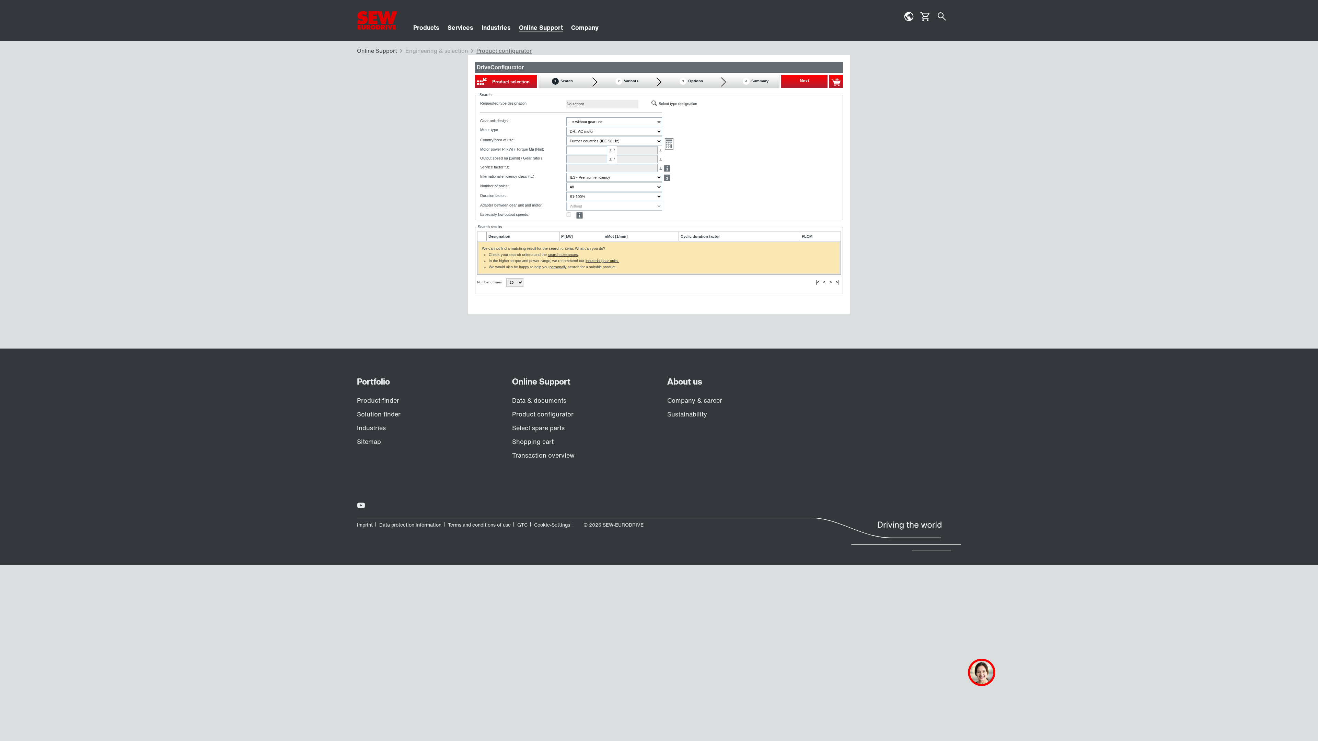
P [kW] (567, 236)
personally (558, 267)
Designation (499, 236)
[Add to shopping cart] (836, 81)
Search (563, 81)
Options (692, 81)
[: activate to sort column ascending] (482, 236)
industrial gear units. (602, 261)
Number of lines (490, 282)
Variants (628, 81)
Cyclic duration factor (700, 236)
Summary (756, 81)
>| (837, 282)
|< (818, 282)
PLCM (807, 236)
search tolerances (563, 254)
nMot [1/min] (616, 236)
